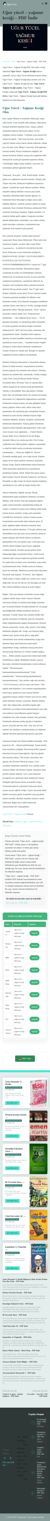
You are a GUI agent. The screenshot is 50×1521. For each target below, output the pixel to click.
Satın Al (34, 933)
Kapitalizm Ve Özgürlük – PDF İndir (17, 1337)
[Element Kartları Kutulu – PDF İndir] (38, 1126)
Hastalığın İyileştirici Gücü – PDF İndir (18, 1304)
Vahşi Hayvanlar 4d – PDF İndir (15, 1326)
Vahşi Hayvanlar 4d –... (15, 1216)
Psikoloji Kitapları (13, 1154)
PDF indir (6, 1462)
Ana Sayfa (6, 62)
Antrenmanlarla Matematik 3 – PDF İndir (19, 1373)
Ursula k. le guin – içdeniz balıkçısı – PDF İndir (13, 1395)
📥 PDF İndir (25, 1058)
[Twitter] (10, 1458)
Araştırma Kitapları (14, 1185)
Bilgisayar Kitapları (14, 1087)
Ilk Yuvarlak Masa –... (14, 1182)
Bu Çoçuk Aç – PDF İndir (17, 903)
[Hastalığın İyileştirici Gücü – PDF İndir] (38, 1159)
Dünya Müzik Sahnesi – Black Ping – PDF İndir (21, 1351)
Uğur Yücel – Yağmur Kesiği (14, 814)
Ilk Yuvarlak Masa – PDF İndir (15, 1315)
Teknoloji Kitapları (13, 1120)
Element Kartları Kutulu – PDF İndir (17, 1293)
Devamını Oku (12, 1103)
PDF (13, 62)
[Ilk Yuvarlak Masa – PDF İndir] (38, 1192)
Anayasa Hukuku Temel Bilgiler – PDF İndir (20, 1362)
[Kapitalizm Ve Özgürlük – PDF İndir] (38, 1258)
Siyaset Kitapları (12, 1253)
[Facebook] (5, 1458)
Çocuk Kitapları (12, 1219)
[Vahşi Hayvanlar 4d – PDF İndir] (38, 1225)
